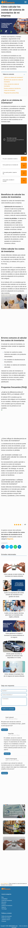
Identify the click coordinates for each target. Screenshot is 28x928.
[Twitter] (11, 547)
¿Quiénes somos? (5, 919)
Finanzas (3, 903)
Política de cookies (5, 917)
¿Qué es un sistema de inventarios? (13, 77)
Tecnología (4, 908)
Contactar (3, 921)
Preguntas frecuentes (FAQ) (11, 93)
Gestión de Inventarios (6, 905)
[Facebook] (3, 547)
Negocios (3, 907)
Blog (2, 897)
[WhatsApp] (15, 547)
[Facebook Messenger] (7, 547)
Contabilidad (4, 898)
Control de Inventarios (6, 900)
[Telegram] (19, 547)
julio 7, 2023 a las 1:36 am (14, 735)
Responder (4, 729)
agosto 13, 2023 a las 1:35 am (12, 760)
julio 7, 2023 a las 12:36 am (11, 719)
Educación (3, 902)
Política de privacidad (6, 916)
